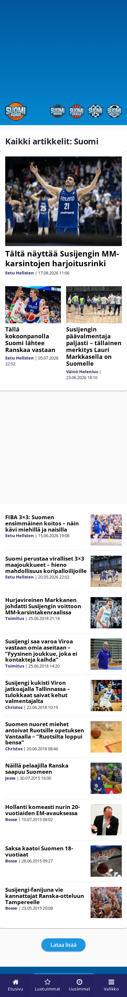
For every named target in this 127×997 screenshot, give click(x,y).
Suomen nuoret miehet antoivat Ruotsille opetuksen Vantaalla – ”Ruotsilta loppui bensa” (44, 733)
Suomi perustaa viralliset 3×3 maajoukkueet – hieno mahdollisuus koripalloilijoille (46, 564)
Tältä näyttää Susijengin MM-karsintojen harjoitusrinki (62, 258)
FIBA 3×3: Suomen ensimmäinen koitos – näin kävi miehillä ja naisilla (42, 523)
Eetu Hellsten (19, 273)
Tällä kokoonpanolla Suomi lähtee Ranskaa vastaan (30, 339)
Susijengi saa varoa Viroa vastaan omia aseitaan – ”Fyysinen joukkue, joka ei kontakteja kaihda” (41, 650)
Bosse (11, 819)
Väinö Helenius (82, 371)
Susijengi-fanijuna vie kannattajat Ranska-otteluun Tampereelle (44, 895)
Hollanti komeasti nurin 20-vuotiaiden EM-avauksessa (42, 810)
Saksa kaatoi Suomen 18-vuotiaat (39, 851)
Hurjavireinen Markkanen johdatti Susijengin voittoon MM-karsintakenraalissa (43, 606)
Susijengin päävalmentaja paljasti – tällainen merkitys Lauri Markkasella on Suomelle (93, 346)
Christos (13, 707)
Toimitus (14, 618)
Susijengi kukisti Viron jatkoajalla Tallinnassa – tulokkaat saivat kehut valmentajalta (37, 692)
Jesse (10, 778)
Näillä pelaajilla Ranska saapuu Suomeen (36, 768)
